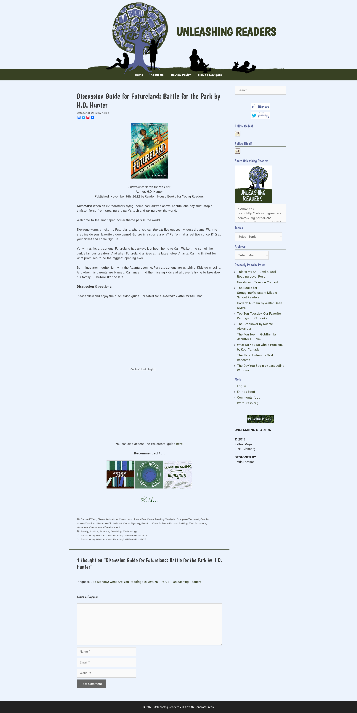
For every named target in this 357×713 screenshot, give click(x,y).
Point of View (149, 523)
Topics (239, 228)
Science (104, 531)
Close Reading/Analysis (161, 519)
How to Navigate (210, 75)
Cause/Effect (88, 519)
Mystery (135, 523)
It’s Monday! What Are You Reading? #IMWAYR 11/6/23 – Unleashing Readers (146, 582)
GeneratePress (204, 707)
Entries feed (246, 392)
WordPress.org (247, 403)
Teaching (116, 531)
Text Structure (197, 523)
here (179, 444)
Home (139, 75)
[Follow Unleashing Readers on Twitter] (260, 118)
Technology (130, 531)
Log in (241, 386)
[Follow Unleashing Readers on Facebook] (260, 109)
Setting (183, 523)
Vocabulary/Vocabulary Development (98, 527)
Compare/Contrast (188, 519)
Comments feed (248, 398)
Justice (93, 531)
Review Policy (181, 75)
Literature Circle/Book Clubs (113, 523)
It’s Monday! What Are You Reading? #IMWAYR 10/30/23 (114, 535)
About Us (157, 75)
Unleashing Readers (226, 32)
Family (84, 531)
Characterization (108, 519)
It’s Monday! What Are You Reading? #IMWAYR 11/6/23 (113, 539)
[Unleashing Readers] (253, 202)
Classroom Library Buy (132, 519)
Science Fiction (168, 523)
